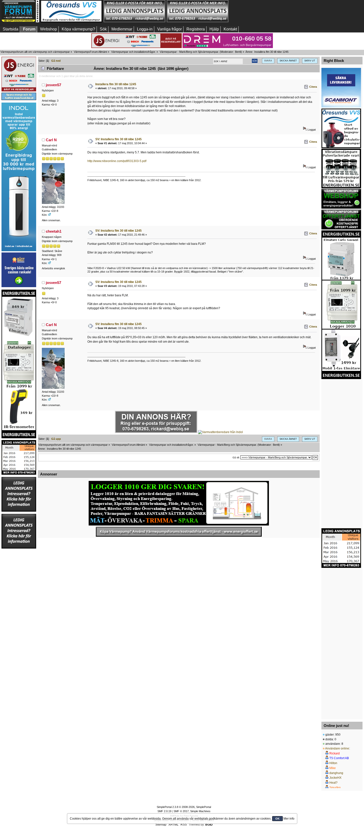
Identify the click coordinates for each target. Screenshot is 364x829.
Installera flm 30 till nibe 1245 (115, 84)
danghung (336, 773)
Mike (332, 768)
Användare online (337, 748)
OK (277, 818)
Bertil (238, 51)
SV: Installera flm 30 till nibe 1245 (118, 139)
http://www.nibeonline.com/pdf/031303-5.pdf (116, 161)
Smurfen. (335, 787)
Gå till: (236, 457)
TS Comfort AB (339, 758)
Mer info (289, 818)
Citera (313, 86)
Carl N (51, 140)
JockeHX (335, 777)
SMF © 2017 (181, 811)
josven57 (53, 85)
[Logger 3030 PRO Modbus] (179, 503)
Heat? (333, 782)
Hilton (333, 763)
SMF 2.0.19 (164, 811)
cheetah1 (53, 231)
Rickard (334, 753)
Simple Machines (200, 811)
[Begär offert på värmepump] (179, 532)
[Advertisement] (261, 11)
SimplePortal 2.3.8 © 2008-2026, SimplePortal (184, 806)
